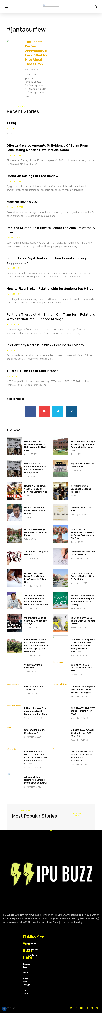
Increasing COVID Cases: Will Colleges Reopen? (81, 489)
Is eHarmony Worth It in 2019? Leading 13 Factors (45, 345)
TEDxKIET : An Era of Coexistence (32, 371)
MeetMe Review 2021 (23, 202)
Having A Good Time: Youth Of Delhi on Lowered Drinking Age (35, 489)
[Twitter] (58, 411)
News (25, 972)
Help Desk (32, 955)
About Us (31, 943)
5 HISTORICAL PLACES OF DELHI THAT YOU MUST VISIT (82, 733)
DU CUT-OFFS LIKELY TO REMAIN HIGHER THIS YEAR (83, 711)
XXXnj (11, 123)
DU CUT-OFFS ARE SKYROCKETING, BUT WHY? (81, 668)
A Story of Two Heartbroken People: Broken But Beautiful (35, 780)
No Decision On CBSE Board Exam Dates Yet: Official (83, 621)
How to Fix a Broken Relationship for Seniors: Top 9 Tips (50, 288)
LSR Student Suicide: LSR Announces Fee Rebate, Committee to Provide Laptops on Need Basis (36, 645)
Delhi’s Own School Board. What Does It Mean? (34, 510)
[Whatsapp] (97, 1008)
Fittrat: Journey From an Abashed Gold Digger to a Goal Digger (36, 711)
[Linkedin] (92, 1008)
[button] (6, 7)
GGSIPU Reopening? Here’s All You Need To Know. (35, 532)
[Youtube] (44, 411)
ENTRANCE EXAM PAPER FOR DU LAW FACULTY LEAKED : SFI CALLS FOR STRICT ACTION (35, 757)
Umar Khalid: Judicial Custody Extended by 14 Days (35, 621)
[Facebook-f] (30, 411)
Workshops (32, 949)
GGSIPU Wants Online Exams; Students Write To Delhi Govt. (83, 576)
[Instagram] (71, 411)
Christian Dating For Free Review (32, 176)
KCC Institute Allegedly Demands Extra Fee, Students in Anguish (83, 689)
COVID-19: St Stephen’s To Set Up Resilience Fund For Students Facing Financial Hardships (83, 645)
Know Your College (26, 981)
